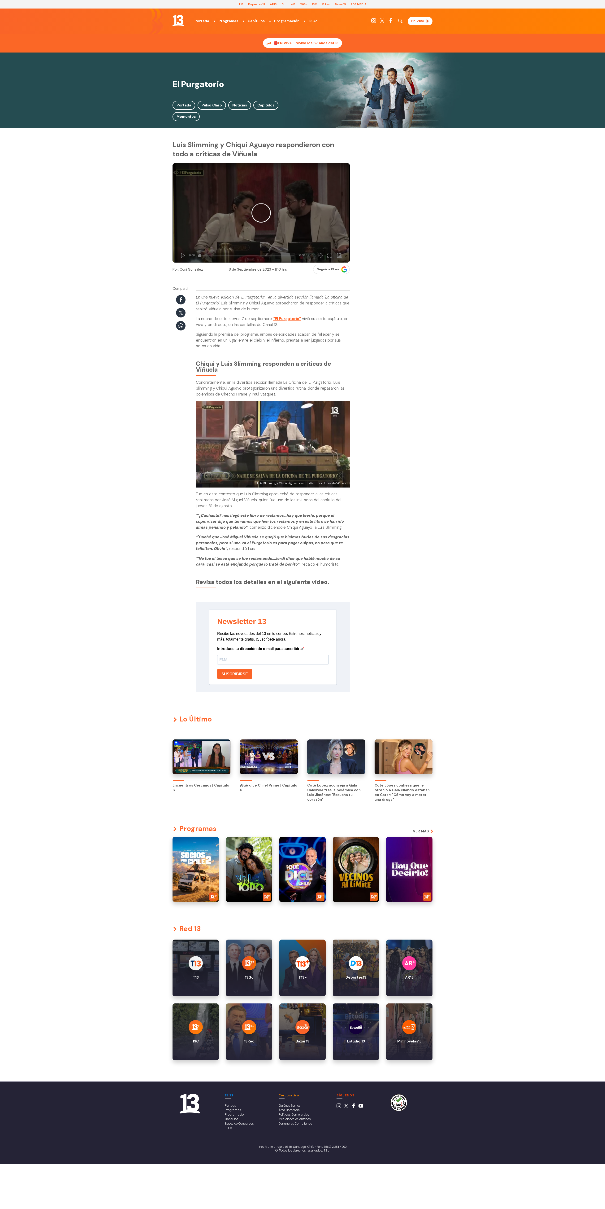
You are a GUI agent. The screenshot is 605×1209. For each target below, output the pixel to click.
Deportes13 (256, 4)
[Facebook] (390, 21)
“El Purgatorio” (287, 318)
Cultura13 (288, 4)
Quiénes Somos (290, 1105)
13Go (303, 4)
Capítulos (256, 21)
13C (314, 4)
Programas (228, 21)
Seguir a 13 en (328, 269)
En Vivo (417, 21)
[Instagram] (373, 21)
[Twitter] (382, 21)
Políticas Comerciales (294, 1114)
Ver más (421, 831)
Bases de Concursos (239, 1123)
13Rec (326, 4)
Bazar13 (340, 4)
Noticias (239, 105)
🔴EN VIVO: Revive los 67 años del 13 (305, 43)
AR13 (273, 4)
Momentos (186, 116)
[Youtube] (361, 1107)
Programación (286, 21)
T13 (240, 4)
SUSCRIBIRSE (234, 674)
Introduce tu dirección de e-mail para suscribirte (260, 649)
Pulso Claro (212, 105)
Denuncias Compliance (295, 1123)
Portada (201, 21)
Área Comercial (289, 1110)
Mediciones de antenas (295, 1119)
